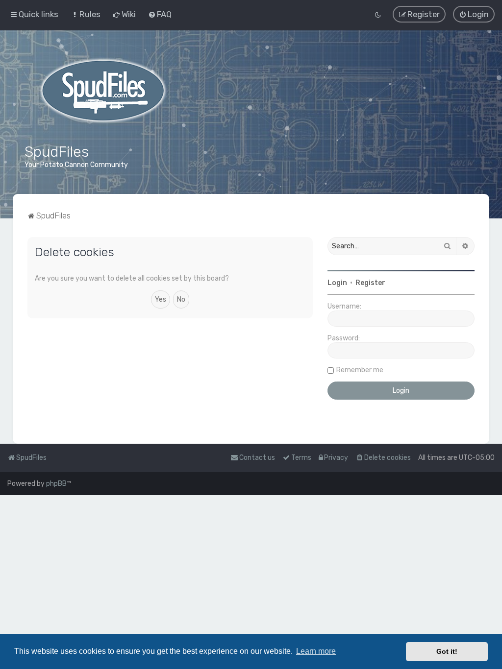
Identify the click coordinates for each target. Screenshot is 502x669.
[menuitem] (85, 14)
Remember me (359, 370)
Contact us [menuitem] (257, 458)
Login (337, 283)
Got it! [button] (446, 651)
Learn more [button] (316, 651)
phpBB (56, 483)
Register (370, 283)
